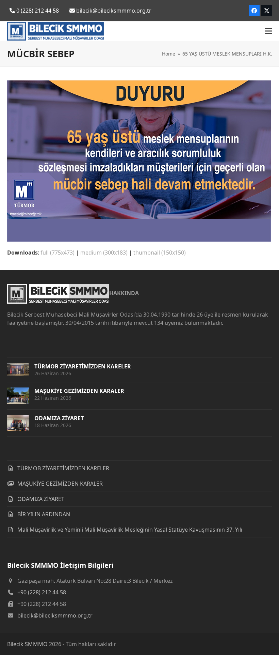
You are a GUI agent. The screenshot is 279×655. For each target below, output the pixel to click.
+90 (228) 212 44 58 (41, 592)
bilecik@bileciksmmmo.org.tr (55, 615)
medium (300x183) (104, 252)
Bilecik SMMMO (27, 644)
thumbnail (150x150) (159, 252)
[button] (268, 31)
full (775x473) (57, 252)
